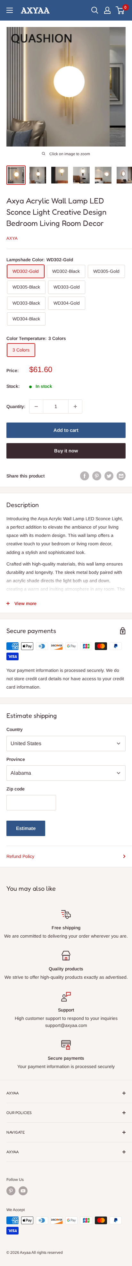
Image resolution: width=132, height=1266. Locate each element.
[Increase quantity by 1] (75, 406)
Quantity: (15, 406)
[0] (120, 10)
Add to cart (66, 430)
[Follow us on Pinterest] (10, 1190)
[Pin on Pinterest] (96, 475)
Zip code (15, 788)
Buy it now (66, 450)
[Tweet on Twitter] (108, 475)
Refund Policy (20, 856)
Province (15, 759)
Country (14, 729)
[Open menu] (9, 10)
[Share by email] (121, 475)
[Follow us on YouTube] (23, 1190)
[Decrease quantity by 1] (36, 406)
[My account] (107, 10)
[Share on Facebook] (84, 475)
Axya (12, 238)
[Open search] (94, 10)
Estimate (26, 828)
